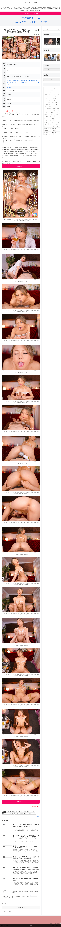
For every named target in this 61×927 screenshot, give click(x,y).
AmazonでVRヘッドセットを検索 (30, 22)
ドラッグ (17, 811)
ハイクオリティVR (11, 80)
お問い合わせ (57, 923)
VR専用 (28, 80)
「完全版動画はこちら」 (20, 166)
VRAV (4, 811)
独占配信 (33, 80)
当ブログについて (50, 923)
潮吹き (11, 82)
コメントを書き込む (21, 907)
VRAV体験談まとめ (30, 18)
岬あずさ (9, 87)
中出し (15, 82)
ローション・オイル (23, 82)
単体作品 (23, 80)
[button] (58, 29)
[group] (50, 42)
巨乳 (8, 84)
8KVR (18, 80)
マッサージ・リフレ (34, 82)
